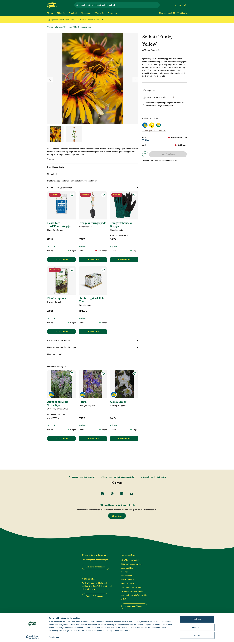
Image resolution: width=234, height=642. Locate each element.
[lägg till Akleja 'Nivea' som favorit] (134, 373)
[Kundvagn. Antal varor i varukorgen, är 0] (184, 5)
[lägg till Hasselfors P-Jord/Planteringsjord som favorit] (72, 195)
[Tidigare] (50, 79)
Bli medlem (117, 516)
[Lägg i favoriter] (145, 154)
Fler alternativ (54, 637)
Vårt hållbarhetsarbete (131, 587)
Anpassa (195, 627)
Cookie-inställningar (134, 606)
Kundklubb (171, 13)
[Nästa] (135, 79)
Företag (162, 13)
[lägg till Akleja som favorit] (103, 373)
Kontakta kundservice (95, 567)
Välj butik (183, 13)
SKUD (124, 599)
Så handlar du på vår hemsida (134, 595)
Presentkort (126, 575)
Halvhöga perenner (82, 27)
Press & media (127, 579)
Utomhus (59, 27)
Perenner (68, 27)
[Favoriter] (175, 5)
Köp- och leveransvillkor (131, 564)
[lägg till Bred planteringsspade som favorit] (103, 195)
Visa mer (50, 159)
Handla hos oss (127, 583)
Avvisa (197, 635)
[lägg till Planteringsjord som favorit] (72, 270)
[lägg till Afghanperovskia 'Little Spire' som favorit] (72, 373)
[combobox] (119, 5)
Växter (50, 27)
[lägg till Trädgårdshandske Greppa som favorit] (134, 195)
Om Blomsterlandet (130, 560)
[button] (92, 166)
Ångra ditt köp (127, 568)
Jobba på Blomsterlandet (132, 591)
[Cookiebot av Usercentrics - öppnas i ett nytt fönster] (32, 637)
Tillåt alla (197, 619)
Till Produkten (65, 260)
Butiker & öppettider (95, 596)
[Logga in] (179, 5)
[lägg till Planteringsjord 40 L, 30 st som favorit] (103, 270)
